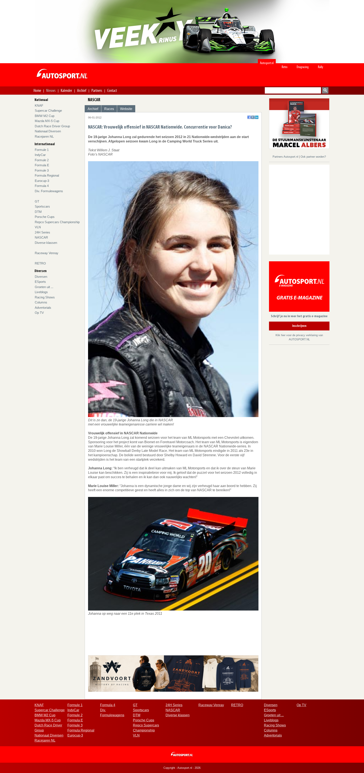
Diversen (41, 276)
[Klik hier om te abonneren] (299, 287)
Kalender (66, 90)
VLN (38, 227)
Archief (81, 90)
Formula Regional (47, 175)
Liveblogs (41, 292)
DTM (38, 211)
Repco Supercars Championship (57, 222)
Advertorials (43, 307)
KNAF (39, 105)
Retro (285, 67)
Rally (320, 67)
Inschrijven (299, 326)
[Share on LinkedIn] (256, 117)
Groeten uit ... (44, 287)
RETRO (40, 263)
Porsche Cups (45, 217)
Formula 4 (42, 186)
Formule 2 (42, 160)
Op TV (39, 312)
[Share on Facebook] (249, 117)
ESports (40, 281)
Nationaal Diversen (48, 131)
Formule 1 (42, 150)
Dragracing (303, 67)
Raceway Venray (46, 253)
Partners (96, 90)
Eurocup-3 (42, 181)
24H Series (42, 232)
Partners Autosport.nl (286, 156)
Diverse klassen (46, 242)
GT (37, 201)
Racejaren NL (44, 136)
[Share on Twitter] (253, 117)
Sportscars (42, 206)
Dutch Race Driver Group (52, 126)
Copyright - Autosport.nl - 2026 (182, 767)
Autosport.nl (267, 63)
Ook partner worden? (313, 156)
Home (37, 90)
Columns (41, 302)
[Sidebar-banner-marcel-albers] (299, 123)
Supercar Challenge (48, 110)
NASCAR (41, 237)
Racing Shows (45, 297)
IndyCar (40, 155)
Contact (112, 90)
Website (126, 109)
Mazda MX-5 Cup (47, 121)
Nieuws (51, 90)
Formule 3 (42, 170)
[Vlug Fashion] (173, 673)
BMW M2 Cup (44, 116)
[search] (325, 90)
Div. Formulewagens (49, 191)
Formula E (42, 165)
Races (109, 109)
